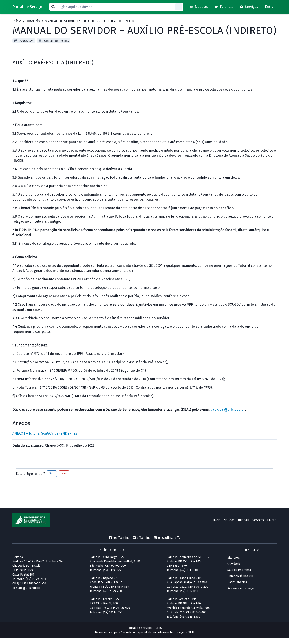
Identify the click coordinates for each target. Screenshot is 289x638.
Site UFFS (233, 557)
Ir (178, 6)
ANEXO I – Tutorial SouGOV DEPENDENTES (44, 433)
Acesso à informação (241, 588)
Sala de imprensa (239, 570)
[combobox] (116, 7)
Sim (51, 473)
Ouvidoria (233, 564)
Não (64, 473)
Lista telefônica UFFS (241, 576)
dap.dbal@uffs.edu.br (227, 409)
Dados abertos (237, 582)
